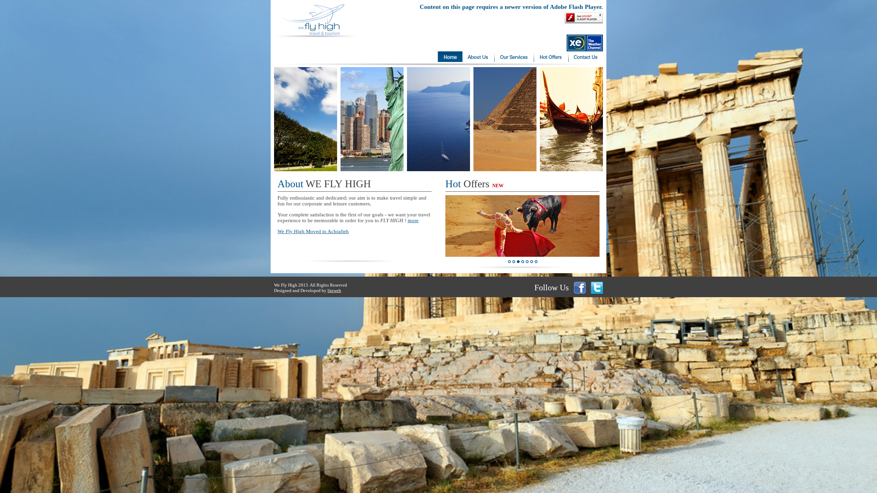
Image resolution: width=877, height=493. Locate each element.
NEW (498, 185)
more (413, 220)
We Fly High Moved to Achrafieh (313, 231)
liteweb (334, 290)
